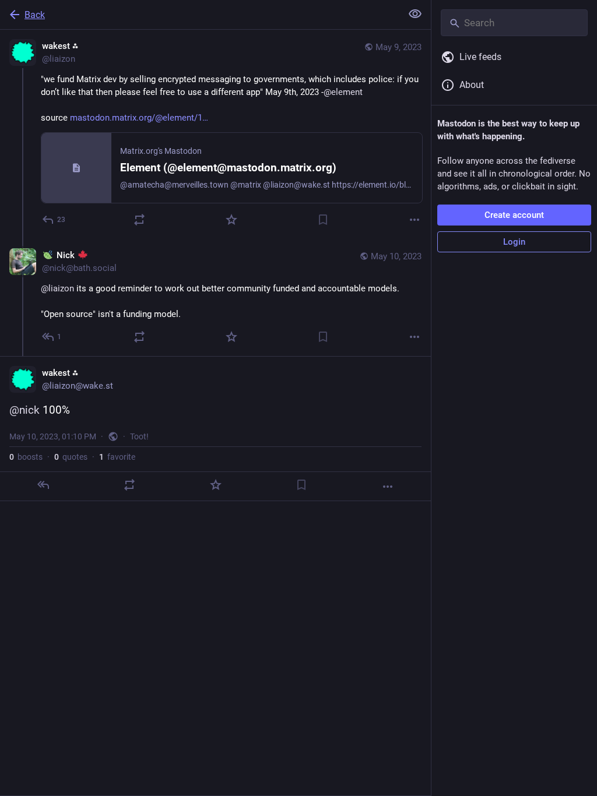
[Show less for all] (415, 14)
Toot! (139, 436)
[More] (415, 220)
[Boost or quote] (139, 220)
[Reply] (43, 485)
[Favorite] (231, 220)
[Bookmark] (323, 220)
